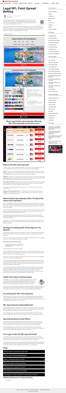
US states (28, 338)
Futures (50, 13)
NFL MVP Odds (51, 89)
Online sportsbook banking (8, 307)
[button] (24, 351)
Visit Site (38, 129)
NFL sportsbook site (20, 20)
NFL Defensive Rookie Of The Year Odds (54, 79)
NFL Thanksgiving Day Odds (54, 71)
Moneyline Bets (51, 18)
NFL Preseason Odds (52, 64)
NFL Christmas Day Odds (53, 68)
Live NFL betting (28, 296)
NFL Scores (8, 380)
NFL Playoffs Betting (52, 38)
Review (39, 131)
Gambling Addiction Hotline (45, 389)
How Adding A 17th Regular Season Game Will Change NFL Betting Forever (54, 128)
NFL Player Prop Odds (53, 91)
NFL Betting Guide (52, 35)
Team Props (50, 120)
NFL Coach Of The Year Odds (54, 73)
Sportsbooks (7, 3)
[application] (55, 149)
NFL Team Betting (52, 44)
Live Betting (50, 16)
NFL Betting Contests (52, 51)
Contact (22, 389)
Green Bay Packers (15, 187)
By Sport (30, 3)
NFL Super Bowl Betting (53, 42)
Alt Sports (37, 3)
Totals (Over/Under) (52, 29)
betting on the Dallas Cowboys (28, 220)
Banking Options (23, 3)
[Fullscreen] (61, 152)
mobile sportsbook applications (36, 287)
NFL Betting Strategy (52, 46)
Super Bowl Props (52, 102)
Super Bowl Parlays (52, 100)
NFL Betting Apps (52, 49)
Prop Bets (50, 24)
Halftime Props (51, 109)
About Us (18, 389)
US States (15, 3)
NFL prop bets (6, 283)
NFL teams (13, 171)
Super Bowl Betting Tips (53, 97)
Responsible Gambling (34, 389)
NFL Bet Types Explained (53, 53)
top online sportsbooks (19, 29)
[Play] (49, 152)
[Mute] (59, 152)
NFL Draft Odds (51, 60)
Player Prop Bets (51, 115)
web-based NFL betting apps (18, 281)
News (57, 3)
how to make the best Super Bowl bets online (24, 271)
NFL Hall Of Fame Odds (53, 62)
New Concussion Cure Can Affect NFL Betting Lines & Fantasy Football (55, 137)
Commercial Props (52, 106)
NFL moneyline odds (17, 256)
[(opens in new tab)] (13, 111)
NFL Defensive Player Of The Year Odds (54, 83)
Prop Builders (51, 117)
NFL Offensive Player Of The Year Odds (54, 86)
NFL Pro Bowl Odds (52, 66)
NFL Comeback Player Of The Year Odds (54, 76)
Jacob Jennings (9, 17)
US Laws (53, 3)
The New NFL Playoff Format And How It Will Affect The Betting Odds (54, 132)
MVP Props (50, 111)
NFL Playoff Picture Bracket (54, 40)
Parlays (50, 20)
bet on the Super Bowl (12, 211)
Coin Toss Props (51, 104)
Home (2, 3)
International (45, 3)
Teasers (50, 27)
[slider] (59, 148)
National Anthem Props (53, 113)
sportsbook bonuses (10, 326)
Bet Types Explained (52, 11)
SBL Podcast (27, 389)
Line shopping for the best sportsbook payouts (12, 215)
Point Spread (51, 22)
